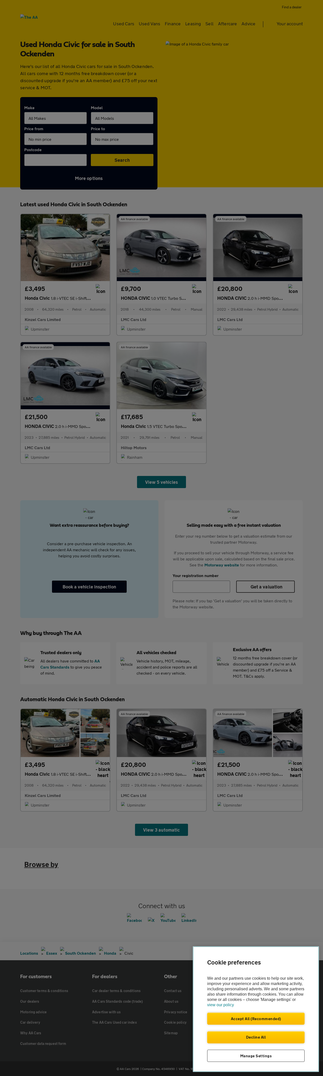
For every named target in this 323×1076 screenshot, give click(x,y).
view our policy (220, 1005)
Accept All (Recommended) (256, 1018)
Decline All (256, 1037)
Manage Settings (256, 1056)
